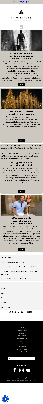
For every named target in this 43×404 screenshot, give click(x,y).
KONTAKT (22, 333)
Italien (3, 288)
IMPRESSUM (22, 346)
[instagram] (21, 370)
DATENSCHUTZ (22, 349)
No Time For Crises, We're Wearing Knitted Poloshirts (19, 267)
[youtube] (28, 370)
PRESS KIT (22, 341)
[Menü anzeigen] (21, 27)
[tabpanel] (22, 341)
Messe (3, 293)
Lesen (21, 84)
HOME (22, 328)
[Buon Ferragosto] (21, 152)
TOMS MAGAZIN (22, 330)
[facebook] (14, 370)
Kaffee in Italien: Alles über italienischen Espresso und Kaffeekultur (21, 221)
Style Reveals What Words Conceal (12, 262)
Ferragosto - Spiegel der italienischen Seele (21, 164)
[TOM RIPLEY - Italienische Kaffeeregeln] (21, 206)
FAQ (22, 344)
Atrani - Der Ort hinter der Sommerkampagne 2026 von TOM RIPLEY (21, 56)
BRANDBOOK (22, 336)
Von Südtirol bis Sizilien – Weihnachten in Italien (21, 113)
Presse (3, 298)
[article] (21, 58)
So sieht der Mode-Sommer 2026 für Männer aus (17, 279)
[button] (5, 399)
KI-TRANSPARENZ (22, 351)
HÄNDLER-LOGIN (22, 338)
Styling (3, 302)
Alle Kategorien (6, 307)
